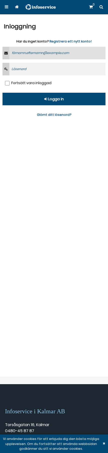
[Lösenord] (6, 69)
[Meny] (6, 7)
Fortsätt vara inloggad (31, 82)
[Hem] (41, 7)
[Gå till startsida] (16, 7)
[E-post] (6, 53)
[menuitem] (6, 7)
